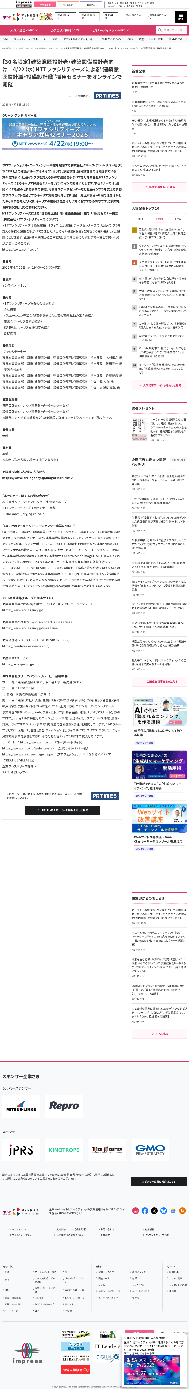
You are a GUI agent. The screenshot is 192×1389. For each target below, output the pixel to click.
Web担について (133, 16)
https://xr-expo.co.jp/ (18, 664)
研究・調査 (149, 3)
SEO (5, 39)
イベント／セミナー (142, 1291)
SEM (37, 1310)
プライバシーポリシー (23, 1234)
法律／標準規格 (12, 1297)
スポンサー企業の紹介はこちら (159, 1181)
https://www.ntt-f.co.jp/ (20, 249)
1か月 (178, 219)
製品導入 (91, 5)
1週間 (159, 219)
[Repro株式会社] (64, 1106)
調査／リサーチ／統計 (151, 39)
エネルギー (112, 6)
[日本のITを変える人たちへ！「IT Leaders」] (107, 1347)
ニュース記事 (175, 1278)
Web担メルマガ (88, 17)
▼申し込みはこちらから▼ (139, 1353)
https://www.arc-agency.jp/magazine (30, 628)
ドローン (122, 6)
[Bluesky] (163, 1210)
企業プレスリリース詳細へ (19, 766)
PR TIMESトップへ (15, 772)
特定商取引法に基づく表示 (70, 1234)
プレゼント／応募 (178, 1284)
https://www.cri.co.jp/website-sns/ (28, 748)
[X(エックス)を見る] (154, 1210)
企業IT (110, 3)
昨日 (140, 219)
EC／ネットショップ (44, 1304)
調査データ (104, 1278)
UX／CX (39, 1297)
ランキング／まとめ (108, 1297)
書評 (134, 1278)
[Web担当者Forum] (20, 1213)
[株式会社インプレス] (27, 1353)
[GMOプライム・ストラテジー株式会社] (150, 1150)
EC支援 (139, 6)
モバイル (69, 1304)
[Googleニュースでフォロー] (173, 1210)
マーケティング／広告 (26, 39)
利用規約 (149, 1229)
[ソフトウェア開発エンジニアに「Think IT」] (107, 1336)
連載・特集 (109, 17)
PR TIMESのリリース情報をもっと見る (65, 810)
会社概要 (105, 1234)
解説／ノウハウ (106, 1271)
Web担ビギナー (63, 17)
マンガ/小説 (138, 1284)
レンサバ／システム (75, 1297)
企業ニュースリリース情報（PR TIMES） (37, 48)
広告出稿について (158, 16)
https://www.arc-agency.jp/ (22, 610)
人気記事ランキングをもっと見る (162, 385)
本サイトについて (20, 1229)
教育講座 (130, 6)
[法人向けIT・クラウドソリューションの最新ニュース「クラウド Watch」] (75, 1347)
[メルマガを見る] (135, 1210)
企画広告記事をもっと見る (162, 681)
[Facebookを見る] (145, 1210)
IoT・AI (128, 3)
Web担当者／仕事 (74, 1289)
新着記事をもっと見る (162, 187)
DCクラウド (138, 3)
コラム (101, 1284)
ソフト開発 (119, 3)
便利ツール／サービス (109, 1291)
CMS (130, 39)
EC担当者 (68, 5)
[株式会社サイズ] (107, 1150)
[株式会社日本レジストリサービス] (21, 1150)
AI (45, 39)
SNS (54, 39)
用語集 (172, 1291)
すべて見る (162, 1034)
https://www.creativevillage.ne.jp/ (27, 754)
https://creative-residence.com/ (26, 646)
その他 (68, 1310)
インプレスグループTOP (157, 1234)
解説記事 (174, 1271)
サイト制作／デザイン (110, 39)
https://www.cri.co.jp (36, 742)
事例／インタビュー (142, 1271)
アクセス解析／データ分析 (77, 39)
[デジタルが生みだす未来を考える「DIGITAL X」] (107, 1359)
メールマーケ (11, 1310)
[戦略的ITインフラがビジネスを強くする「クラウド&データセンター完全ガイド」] (75, 1336)
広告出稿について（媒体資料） (71, 1229)
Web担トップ (8, 48)
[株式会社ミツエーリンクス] (21, 1106)
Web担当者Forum (20, 16)
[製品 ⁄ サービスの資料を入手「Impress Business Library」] (75, 1359)
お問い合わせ (108, 1229)
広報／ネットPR (12, 1304)
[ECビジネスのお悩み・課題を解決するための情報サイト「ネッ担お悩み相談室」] (75, 1371)
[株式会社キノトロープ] (64, 1150)
